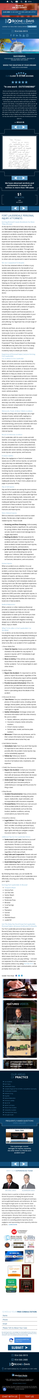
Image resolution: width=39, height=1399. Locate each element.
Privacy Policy (22, 1383)
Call (12, 1)
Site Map (15, 1383)
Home (7, 1)
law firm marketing (12, 1380)
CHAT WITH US (9, 1396)
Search (21, 1)
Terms (20, 1341)
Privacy (17, 1341)
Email (16, 1)
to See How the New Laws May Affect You (19, 12)
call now (32, 27)
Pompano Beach (10, 888)
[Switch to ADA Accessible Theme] (4, 1389)
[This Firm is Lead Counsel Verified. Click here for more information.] (19, 1300)
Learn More (13, 1224)
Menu (30, 1)
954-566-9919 (28, 964)
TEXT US (29, 1396)
